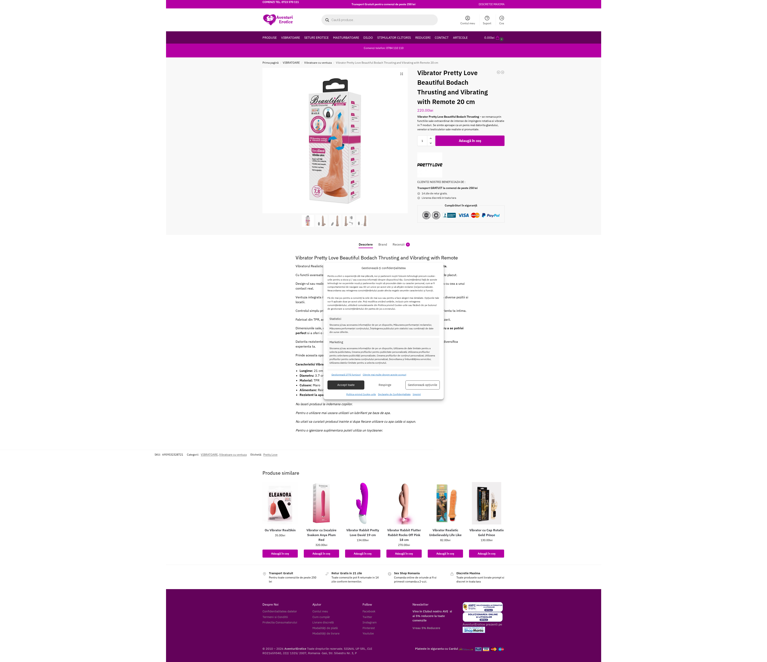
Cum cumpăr (321, 617)
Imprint (417, 394)
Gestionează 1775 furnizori (346, 374)
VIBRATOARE (291, 62)
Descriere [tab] (366, 244)
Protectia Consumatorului (279, 622)
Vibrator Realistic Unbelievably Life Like (445, 532)
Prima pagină (270, 62)
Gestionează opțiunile (422, 385)
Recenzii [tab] (400, 244)
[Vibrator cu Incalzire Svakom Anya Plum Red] (321, 503)
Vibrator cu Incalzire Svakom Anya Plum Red (321, 535)
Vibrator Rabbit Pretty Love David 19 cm (362, 532)
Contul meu (467, 23)
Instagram (370, 622)
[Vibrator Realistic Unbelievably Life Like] (445, 503)
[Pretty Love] (429, 164)
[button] (494, 38)
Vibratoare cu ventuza (318, 62)
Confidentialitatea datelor (279, 611)
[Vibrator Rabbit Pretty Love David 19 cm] (362, 503)
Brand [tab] (382, 244)
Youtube (368, 633)
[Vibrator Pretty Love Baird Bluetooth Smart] (498, 72)
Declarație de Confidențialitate (394, 394)
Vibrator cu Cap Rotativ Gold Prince (486, 532)
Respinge (385, 385)
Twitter (367, 617)
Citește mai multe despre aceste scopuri (384, 374)
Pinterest (369, 628)
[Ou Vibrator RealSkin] (280, 503)
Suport (487, 23)
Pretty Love (270, 454)
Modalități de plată (325, 628)
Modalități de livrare (325, 633)
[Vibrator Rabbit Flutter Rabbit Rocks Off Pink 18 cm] (404, 503)
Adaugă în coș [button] (280, 553)
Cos (501, 23)
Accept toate (346, 385)
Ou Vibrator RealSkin (280, 530)
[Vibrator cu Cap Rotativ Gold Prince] (486, 503)
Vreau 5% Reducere (426, 628)
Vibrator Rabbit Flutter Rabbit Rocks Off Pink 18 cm (404, 535)
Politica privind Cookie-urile (361, 394)
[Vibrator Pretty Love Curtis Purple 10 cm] (503, 72)
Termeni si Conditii (275, 617)
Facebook (369, 611)
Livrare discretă (323, 622)
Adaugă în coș (470, 140)
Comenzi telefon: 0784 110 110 (383, 48)
